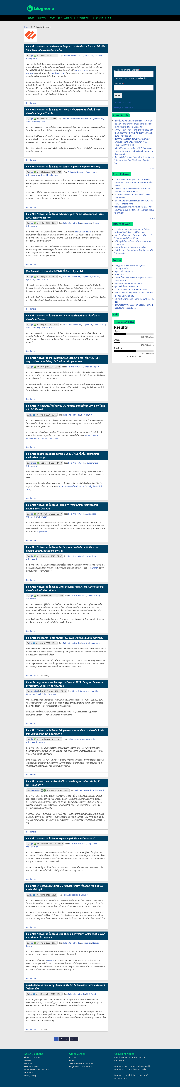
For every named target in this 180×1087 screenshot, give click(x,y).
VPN (91, 415)
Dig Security (42, 531)
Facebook (80, 1063)
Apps (71, 1060)
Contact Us (29, 1072)
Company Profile (85, 17)
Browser (43, 517)
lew (30, 415)
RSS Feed (73, 1057)
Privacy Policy (30, 1075)
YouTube (89, 1063)
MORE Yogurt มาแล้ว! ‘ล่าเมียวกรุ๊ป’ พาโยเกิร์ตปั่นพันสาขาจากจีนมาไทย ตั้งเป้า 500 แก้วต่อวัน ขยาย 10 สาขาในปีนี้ (134, 133)
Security (84, 415)
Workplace (69, 17)
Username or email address (126, 70)
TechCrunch (92, 568)
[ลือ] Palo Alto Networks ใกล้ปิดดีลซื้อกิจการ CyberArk (55, 271)
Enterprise (50, 327)
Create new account (123, 102)
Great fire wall (121, 274)
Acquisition (86, 118)
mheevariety (34, 790)
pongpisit (33, 691)
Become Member (31, 1066)
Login (108, 17)
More (152, 168)
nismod (32, 463)
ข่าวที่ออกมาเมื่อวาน (82, 231)
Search (99, 17)
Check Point (41, 694)
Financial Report (91, 366)
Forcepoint (52, 694)
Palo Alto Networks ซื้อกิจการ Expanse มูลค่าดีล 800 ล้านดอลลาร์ (60, 838)
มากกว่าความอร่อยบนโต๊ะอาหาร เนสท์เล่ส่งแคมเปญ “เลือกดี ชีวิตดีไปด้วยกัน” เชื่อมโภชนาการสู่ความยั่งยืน (132, 142)
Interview (41, 17)
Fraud (93, 994)
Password (118, 83)
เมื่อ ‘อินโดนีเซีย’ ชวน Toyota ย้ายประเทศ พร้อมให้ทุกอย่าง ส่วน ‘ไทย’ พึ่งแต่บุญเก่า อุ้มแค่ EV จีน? (134, 160)
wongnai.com (120, 1078)
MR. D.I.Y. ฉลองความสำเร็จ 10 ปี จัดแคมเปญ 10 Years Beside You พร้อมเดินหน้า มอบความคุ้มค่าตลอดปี (134, 151)
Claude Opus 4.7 (58, 73)
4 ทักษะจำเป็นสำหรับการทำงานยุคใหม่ (130, 247)
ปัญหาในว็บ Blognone (124, 271)
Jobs (59, 17)
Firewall (75, 691)
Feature (30, 17)
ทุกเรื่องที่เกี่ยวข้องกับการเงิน (126, 286)
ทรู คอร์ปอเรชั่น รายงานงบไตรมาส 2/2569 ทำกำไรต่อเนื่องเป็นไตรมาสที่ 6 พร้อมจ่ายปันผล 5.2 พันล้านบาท (134, 210)
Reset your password (123, 107)
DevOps (42, 742)
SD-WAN (51, 960)
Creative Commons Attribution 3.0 (129, 1057)
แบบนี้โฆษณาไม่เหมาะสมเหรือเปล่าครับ (131, 289)
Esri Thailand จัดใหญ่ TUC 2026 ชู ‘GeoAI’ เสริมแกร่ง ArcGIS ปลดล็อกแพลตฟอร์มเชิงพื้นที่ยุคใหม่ (134, 182)
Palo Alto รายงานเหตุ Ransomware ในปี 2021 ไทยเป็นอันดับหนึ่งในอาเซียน (64, 637)
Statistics (28, 1063)
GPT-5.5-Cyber (81, 70)
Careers (27, 1060)
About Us (28, 1057)
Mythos (29, 73)
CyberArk (96, 223)
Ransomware (92, 463)
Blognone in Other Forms (80, 1066)
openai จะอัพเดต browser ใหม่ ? (128, 283)
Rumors (95, 276)
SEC (88, 994)
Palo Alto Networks (72, 55)
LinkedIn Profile (139, 1069)
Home (27, 27)
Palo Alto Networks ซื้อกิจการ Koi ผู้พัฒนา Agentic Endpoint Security (63, 166)
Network (96, 943)
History (36, 1057)
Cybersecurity (88, 55)
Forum (51, 17)
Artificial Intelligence (35, 121)
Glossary (44, 1069)
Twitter (72, 1063)
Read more (31, 103)
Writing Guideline (32, 1069)
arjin (31, 55)
